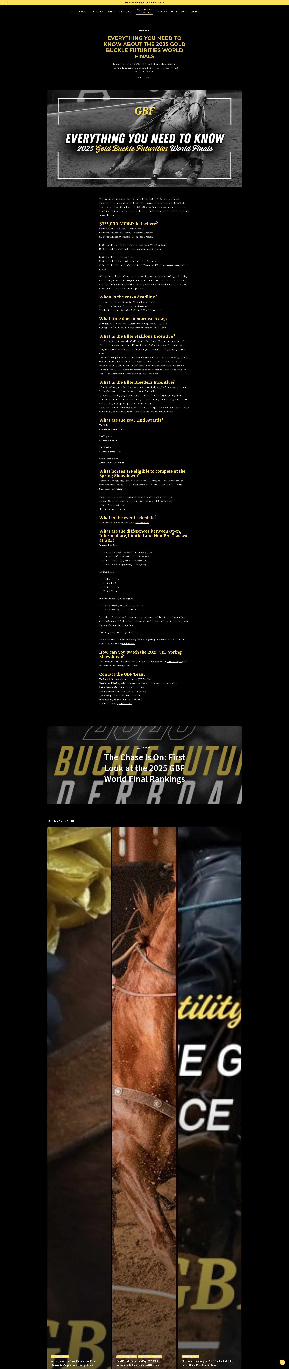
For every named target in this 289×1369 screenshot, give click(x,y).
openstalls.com (124, 703)
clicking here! (142, 522)
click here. (133, 632)
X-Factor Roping (175, 661)
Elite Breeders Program (156, 395)
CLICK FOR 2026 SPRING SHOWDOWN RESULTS (144, 2)
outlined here (128, 643)
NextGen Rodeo (147, 302)
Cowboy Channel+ (124, 665)
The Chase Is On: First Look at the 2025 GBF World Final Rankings (144, 765)
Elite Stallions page (154, 357)
